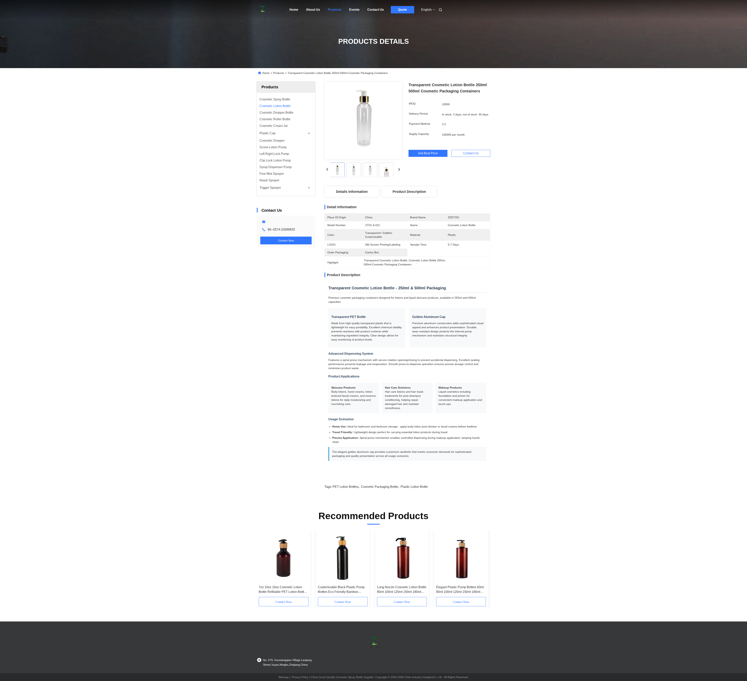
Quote (402, 9)
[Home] (262, 10)
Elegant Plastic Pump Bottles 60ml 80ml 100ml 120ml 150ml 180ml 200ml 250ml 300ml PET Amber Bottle (460, 589)
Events (354, 9)
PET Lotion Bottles (346, 486)
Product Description (409, 192)
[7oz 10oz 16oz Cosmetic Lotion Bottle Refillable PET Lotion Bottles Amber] (284, 557)
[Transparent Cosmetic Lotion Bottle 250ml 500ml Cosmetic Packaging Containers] (363, 121)
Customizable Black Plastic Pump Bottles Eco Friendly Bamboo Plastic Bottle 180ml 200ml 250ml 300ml (341, 589)
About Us (313, 9)
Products (334, 9)
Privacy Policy (300, 677)
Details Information (352, 192)
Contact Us (375, 9)
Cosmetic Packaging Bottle (379, 486)
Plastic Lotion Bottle (414, 486)
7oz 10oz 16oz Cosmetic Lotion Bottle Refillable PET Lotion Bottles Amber (283, 589)
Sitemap (283, 677)
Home (293, 9)
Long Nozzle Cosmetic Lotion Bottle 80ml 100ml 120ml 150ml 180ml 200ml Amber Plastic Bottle (401, 589)
